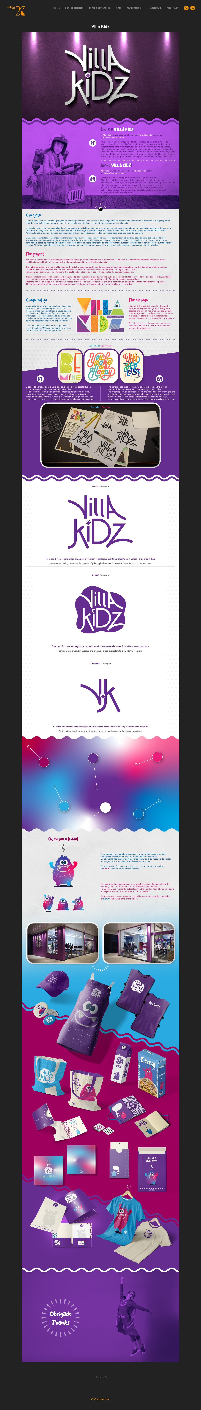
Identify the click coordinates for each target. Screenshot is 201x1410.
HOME (56, 8)
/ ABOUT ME (155, 8)
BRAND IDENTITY (74, 8)
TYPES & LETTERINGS (100, 8)
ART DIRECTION (135, 8)
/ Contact (173, 8)
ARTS (118, 8)
